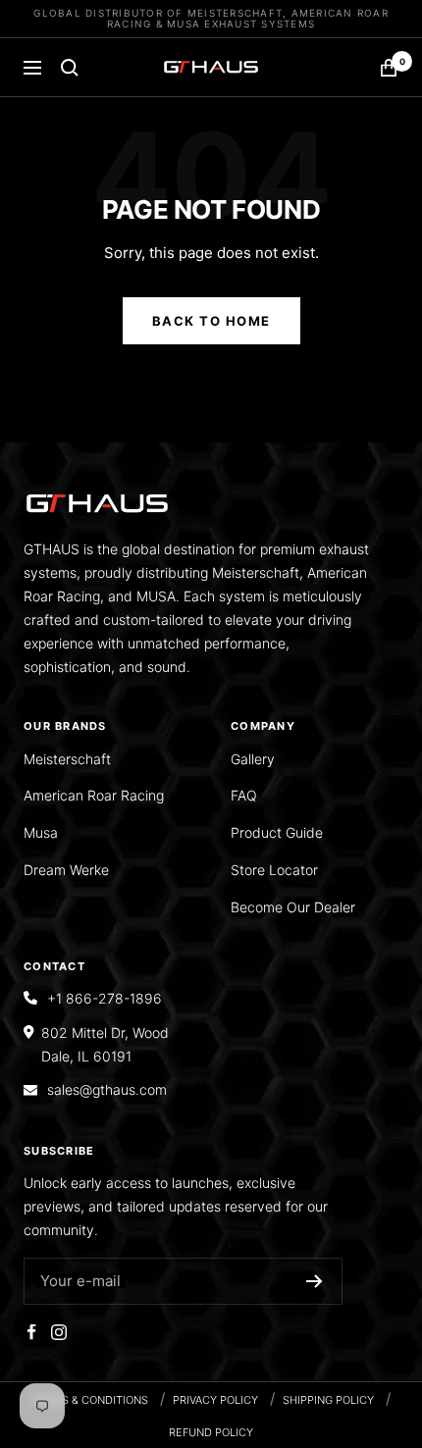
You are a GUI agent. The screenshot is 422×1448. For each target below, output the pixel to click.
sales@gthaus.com (107, 1089)
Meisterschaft (67, 758)
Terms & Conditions (89, 1400)
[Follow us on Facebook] (31, 1332)
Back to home (211, 321)
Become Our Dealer (293, 907)
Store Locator (274, 869)
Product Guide (277, 832)
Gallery (253, 758)
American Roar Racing (94, 795)
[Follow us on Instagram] (59, 1332)
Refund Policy (211, 1432)
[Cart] (388, 68)
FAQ (244, 795)
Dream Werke (66, 869)
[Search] (70, 68)
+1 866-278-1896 (104, 998)
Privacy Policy (215, 1400)
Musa (41, 832)
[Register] (314, 1281)
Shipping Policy (328, 1400)
